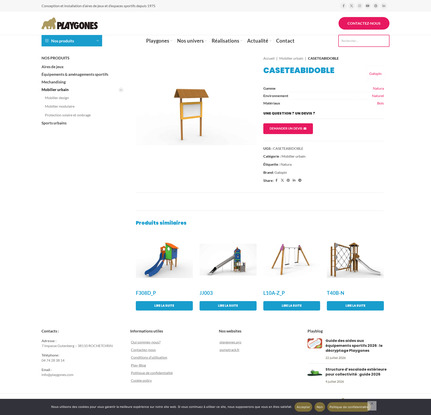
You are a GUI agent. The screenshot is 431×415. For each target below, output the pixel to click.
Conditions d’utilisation (149, 357)
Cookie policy (141, 380)
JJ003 (206, 293)
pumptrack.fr (230, 350)
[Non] (371, 406)
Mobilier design (57, 98)
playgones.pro (230, 342)
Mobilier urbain (55, 89)
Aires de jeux (53, 66)
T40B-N (335, 293)
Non (320, 407)
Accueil (269, 58)
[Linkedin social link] (383, 5)
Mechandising (54, 82)
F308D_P (146, 293)
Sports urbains (54, 123)
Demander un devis (286, 128)
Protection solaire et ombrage (68, 115)
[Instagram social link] (359, 5)
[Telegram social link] (300, 180)
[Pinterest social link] (375, 5)
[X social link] (351, 5)
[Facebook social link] (343, 5)
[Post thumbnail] (315, 349)
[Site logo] (70, 23)
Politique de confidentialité (152, 373)
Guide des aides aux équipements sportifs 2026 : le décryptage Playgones (354, 345)
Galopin (375, 73)
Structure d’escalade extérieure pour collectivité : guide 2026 (356, 372)
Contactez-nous (363, 23)
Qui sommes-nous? (146, 342)
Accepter (303, 407)
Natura (378, 88)
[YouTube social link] (367, 5)
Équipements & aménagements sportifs (75, 74)
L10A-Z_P (274, 293)
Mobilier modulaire (60, 106)
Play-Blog (138, 365)
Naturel (378, 95)
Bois (380, 103)
